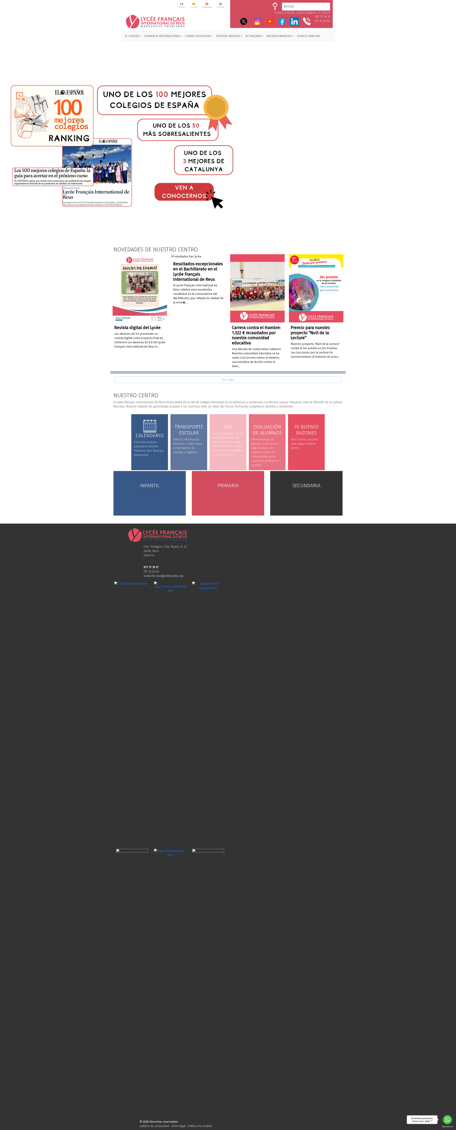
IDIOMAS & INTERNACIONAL (162, 36)
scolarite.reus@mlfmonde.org (163, 576)
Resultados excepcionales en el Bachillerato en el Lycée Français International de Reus (198, 271)
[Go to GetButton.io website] (447, 1126)
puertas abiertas (228, 36)
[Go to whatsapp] (447, 1119)
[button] (228, 146)
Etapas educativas (198, 36)
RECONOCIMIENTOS (279, 36)
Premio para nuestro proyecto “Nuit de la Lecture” (310, 332)
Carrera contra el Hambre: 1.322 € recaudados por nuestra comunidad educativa (256, 335)
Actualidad (253, 36)
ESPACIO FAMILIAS (308, 36)
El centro (132, 36)
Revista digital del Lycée (137, 327)
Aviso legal (178, 1126)
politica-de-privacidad (154, 1126)
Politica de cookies (200, 1126)
